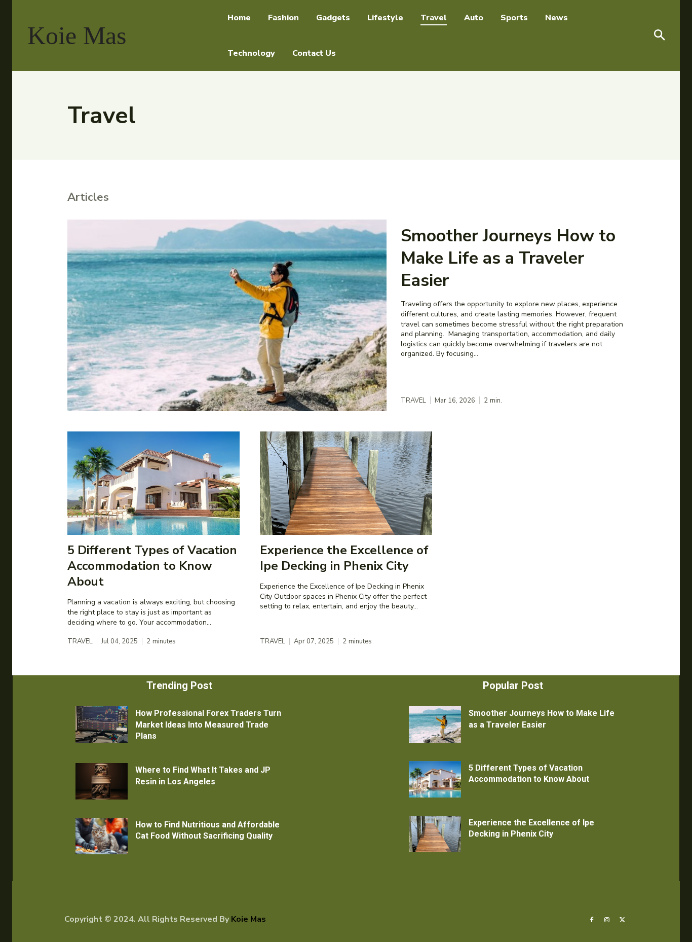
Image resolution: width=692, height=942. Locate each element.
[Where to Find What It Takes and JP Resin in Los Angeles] (101, 781)
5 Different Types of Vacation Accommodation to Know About (152, 566)
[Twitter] (623, 919)
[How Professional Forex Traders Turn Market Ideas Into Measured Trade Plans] (101, 724)
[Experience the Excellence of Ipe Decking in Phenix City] (346, 483)
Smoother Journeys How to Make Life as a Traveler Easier (508, 258)
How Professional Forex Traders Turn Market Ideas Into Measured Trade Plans (208, 724)
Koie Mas (248, 919)
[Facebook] (592, 919)
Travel (413, 400)
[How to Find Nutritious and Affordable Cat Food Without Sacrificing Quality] (101, 836)
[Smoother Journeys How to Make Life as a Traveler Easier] (227, 315)
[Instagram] (607, 919)
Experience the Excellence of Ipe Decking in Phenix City (344, 558)
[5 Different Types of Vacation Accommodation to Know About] (153, 483)
